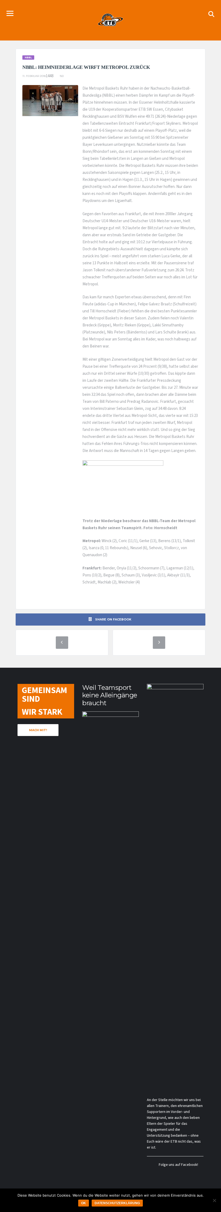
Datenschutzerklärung (117, 1203)
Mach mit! (38, 730)
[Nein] (214, 1200)
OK (83, 1203)
